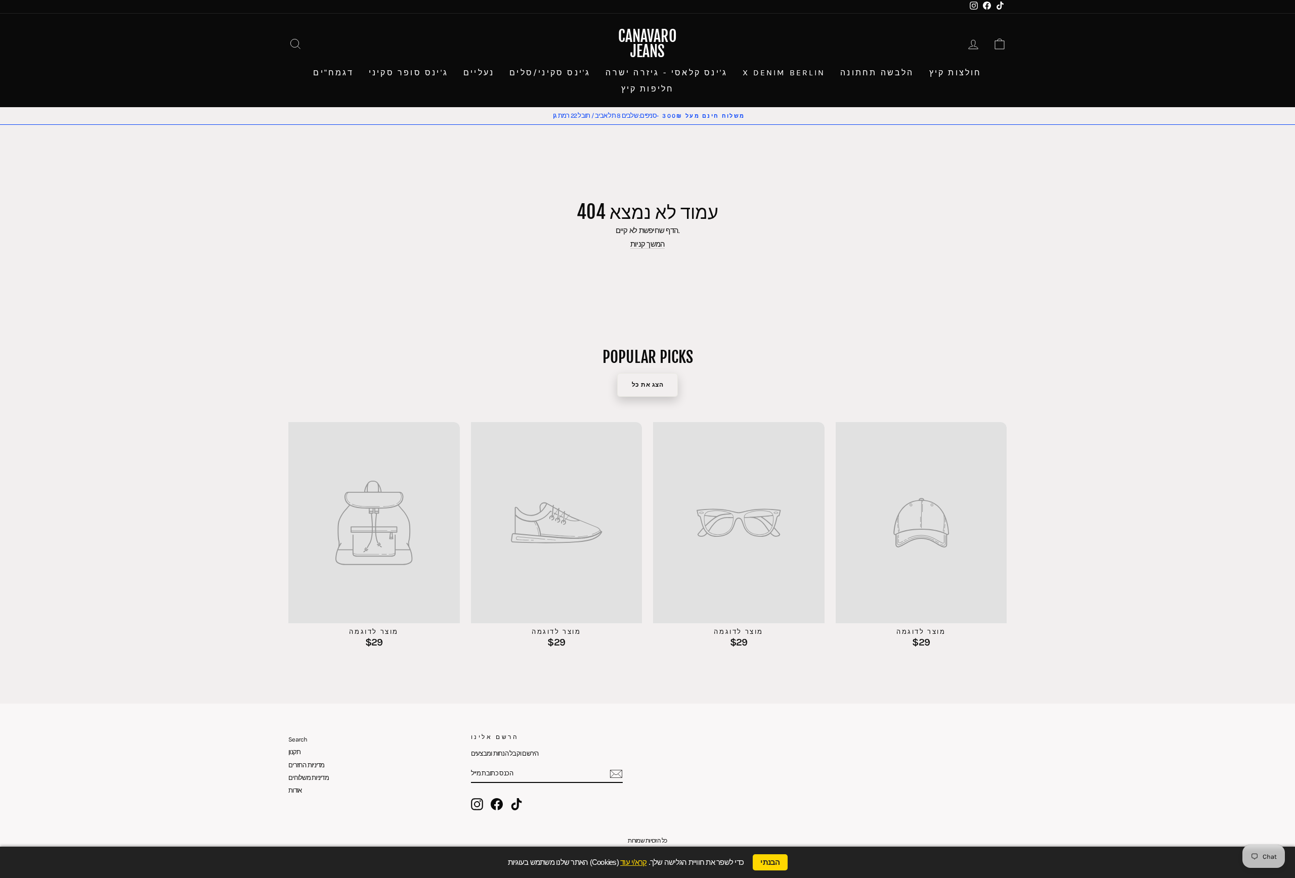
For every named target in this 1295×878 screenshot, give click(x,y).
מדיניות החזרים (306, 765)
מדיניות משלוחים (308, 777)
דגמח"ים (333, 72)
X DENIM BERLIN (784, 72)
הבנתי (770, 862)
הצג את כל (648, 384)
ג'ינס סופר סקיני (408, 72)
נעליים (478, 72)
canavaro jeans (647, 44)
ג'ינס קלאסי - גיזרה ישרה (666, 72)
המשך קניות (647, 244)
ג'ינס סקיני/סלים (549, 72)
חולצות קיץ (955, 72)
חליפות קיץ (647, 89)
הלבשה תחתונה (877, 72)
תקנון (294, 752)
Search (298, 739)
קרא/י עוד (633, 862)
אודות (294, 790)
